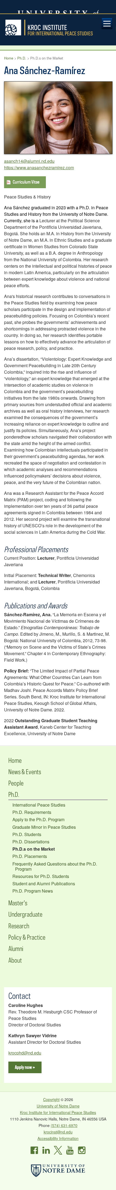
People (15, 783)
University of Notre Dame (58, 1106)
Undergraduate (25, 914)
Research (18, 926)
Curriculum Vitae (26, 182)
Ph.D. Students (26, 834)
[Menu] (107, 23)
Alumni (15, 948)
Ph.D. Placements (29, 856)
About (15, 960)
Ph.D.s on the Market (33, 848)
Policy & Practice (26, 937)
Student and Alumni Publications (43, 883)
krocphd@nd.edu (24, 1053)
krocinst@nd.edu (58, 1132)
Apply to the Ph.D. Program (38, 819)
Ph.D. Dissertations (30, 841)
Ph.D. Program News (32, 890)
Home (8, 58)
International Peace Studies (38, 804)
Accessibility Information (58, 1138)
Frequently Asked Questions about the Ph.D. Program (54, 866)
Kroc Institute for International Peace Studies (58, 27)
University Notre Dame (58, 7)
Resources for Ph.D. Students (40, 876)
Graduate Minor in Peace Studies (44, 827)
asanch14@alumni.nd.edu (29, 161)
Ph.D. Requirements (31, 812)
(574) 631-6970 (64, 1125)
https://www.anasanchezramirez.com (39, 167)
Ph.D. (21, 58)
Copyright (51, 1099)
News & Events (24, 771)
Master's (17, 903)
